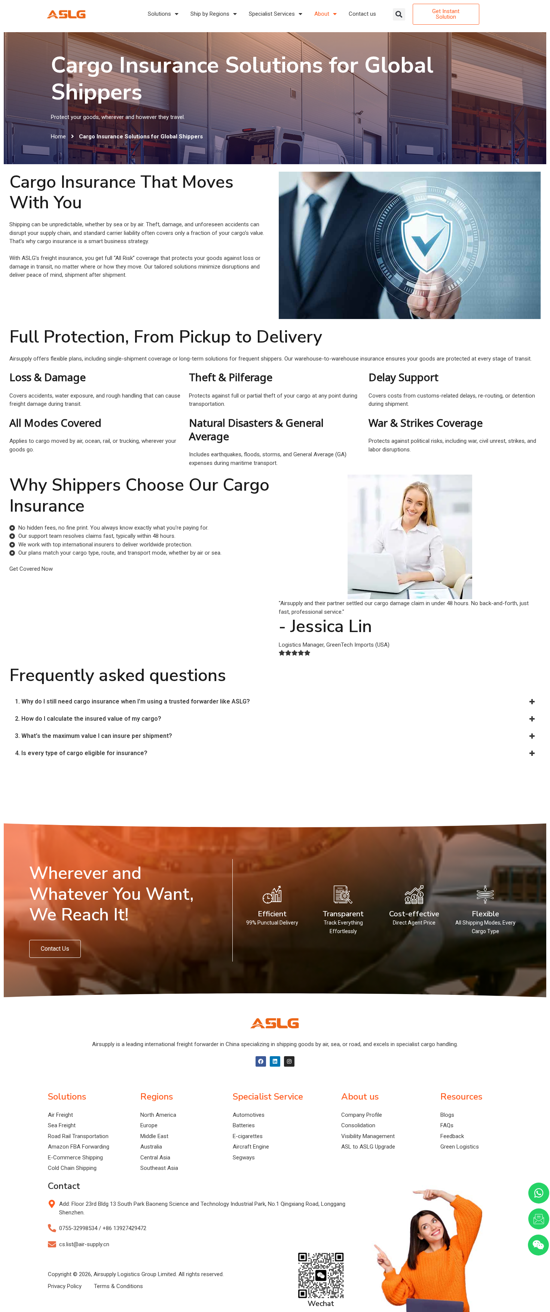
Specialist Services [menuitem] (272, 13)
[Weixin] (538, 1245)
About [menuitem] (321, 13)
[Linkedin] (275, 1061)
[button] (399, 14)
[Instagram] (289, 1061)
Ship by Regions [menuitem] (209, 13)
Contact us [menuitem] (362, 13)
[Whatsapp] (538, 1193)
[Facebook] (261, 1061)
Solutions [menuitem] (159, 13)
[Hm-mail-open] (538, 1218)
